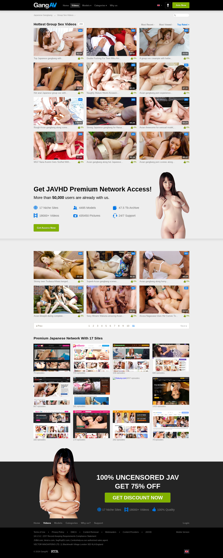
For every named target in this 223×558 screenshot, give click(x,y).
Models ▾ (86, 5)
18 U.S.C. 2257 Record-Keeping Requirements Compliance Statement (65, 536)
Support (98, 523)
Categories (72, 523)
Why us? (86, 523)
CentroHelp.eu (77, 540)
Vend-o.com (49, 540)
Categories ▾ (100, 5)
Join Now (181, 5)
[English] (159, 5)
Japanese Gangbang (43, 15)
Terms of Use (39, 532)
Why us (113, 5)
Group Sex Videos (65, 15)
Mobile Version (182, 532)
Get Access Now (46, 227)
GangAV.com (45, 6)
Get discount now (138, 497)
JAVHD (148, 532)
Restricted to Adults (54, 551)
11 (133, 326)
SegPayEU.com (63, 540)
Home (66, 5)
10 (128, 326)
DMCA (74, 532)
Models (58, 523)
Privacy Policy (58, 532)
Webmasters (110, 532)
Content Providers (131, 532)
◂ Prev (39, 326)
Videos (75, 5)
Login (186, 523)
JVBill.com (38, 540)
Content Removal (91, 532)
